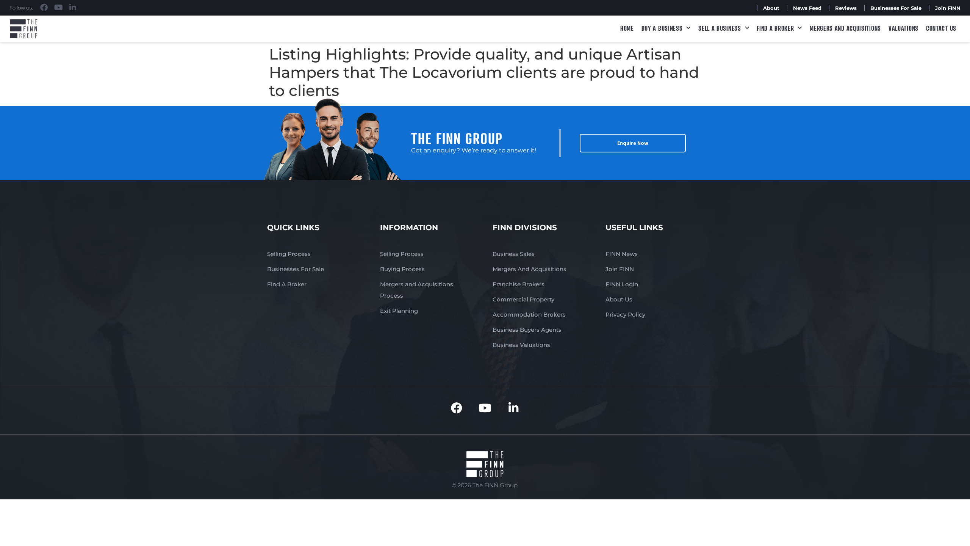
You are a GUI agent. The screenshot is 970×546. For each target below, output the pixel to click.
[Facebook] (44, 7)
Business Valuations (521, 344)
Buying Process (402, 269)
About (771, 8)
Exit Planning (399, 310)
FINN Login (621, 284)
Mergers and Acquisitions (845, 28)
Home (627, 28)
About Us (618, 299)
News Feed (807, 8)
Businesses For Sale (896, 8)
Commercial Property (523, 299)
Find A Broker (775, 28)
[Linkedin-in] (73, 7)
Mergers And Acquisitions (529, 269)
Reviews (846, 8)
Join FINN (948, 8)
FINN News (621, 253)
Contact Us (941, 28)
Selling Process (289, 253)
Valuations (903, 28)
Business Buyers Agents (527, 329)
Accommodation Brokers (529, 314)
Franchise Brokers (518, 284)
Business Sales (514, 253)
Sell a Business (719, 28)
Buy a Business (662, 28)
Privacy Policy (625, 314)
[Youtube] (58, 7)
